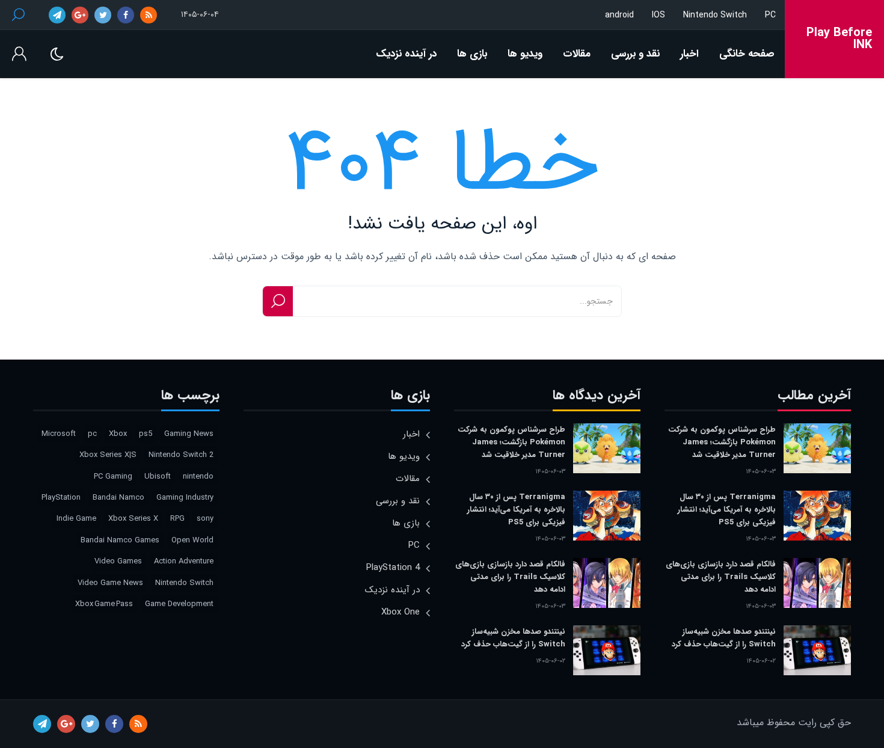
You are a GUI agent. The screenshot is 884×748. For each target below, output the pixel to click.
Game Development (179, 604)
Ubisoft (157, 476)
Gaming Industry (184, 497)
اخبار (689, 54)
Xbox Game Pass (104, 604)
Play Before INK (839, 39)
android (619, 15)
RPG (177, 518)
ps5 (145, 434)
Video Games (118, 561)
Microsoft (58, 434)
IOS (658, 15)
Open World (192, 540)
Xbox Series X (133, 518)
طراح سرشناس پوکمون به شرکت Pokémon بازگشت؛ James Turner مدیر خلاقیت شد (722, 442)
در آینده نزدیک (406, 54)
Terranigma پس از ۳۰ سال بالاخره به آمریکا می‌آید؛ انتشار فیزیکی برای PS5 (727, 510)
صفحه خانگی (747, 54)
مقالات (577, 54)
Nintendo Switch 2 (181, 455)
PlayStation (61, 497)
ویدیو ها (525, 54)
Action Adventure (183, 561)
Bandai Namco (118, 497)
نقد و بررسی (635, 54)
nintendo (198, 476)
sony (205, 518)
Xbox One (400, 612)
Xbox (118, 434)
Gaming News (188, 434)
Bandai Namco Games (120, 540)
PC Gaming (113, 476)
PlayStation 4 (393, 567)
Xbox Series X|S (108, 455)
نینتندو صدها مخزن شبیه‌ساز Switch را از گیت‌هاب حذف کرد (724, 638)
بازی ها (472, 54)
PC (770, 15)
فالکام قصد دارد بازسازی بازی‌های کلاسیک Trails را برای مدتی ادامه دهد (721, 577)
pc (92, 434)
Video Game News (110, 583)
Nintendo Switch (715, 15)
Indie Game (76, 518)
